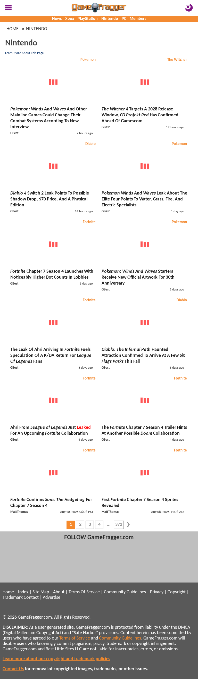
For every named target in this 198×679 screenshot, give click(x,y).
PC (124, 19)
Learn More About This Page (24, 53)
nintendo (36, 29)
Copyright (177, 592)
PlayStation (88, 19)
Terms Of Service (84, 592)
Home (12, 29)
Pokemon (88, 60)
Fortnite (89, 222)
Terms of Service (74, 638)
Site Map (40, 592)
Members (138, 19)
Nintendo (109, 19)
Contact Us (13, 669)
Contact (31, 597)
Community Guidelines (125, 592)
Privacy (156, 592)
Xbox (69, 19)
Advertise (51, 597)
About (58, 592)
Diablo (90, 144)
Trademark (13, 597)
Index (23, 592)
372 (118, 524)
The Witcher (177, 60)
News (57, 19)
